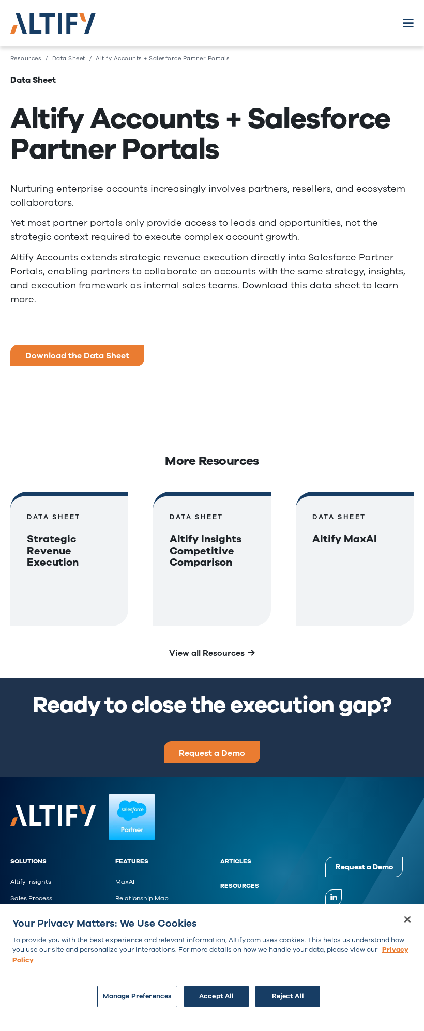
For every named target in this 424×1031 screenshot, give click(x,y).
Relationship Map (142, 898)
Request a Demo (212, 752)
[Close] (407, 919)
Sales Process (31, 898)
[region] (212, 967)
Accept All (216, 996)
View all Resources (207, 653)
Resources (239, 886)
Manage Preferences (137, 996)
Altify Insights (30, 881)
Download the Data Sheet (77, 355)
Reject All (288, 996)
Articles (235, 861)
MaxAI (124, 881)
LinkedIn (333, 897)
